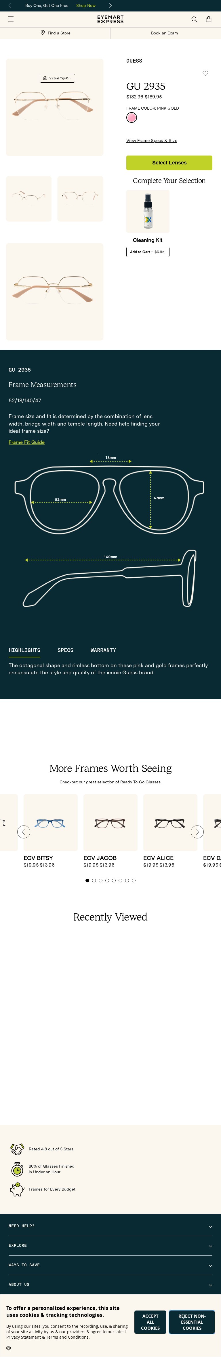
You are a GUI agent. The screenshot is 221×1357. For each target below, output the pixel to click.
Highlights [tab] (24, 650)
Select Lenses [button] (169, 163)
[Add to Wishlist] (205, 73)
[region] (60, 5)
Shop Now (86, 5)
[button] (11, 19)
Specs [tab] (65, 650)
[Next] (110, 5)
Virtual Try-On (60, 78)
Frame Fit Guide (27, 442)
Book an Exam (164, 33)
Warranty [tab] (103, 650)
